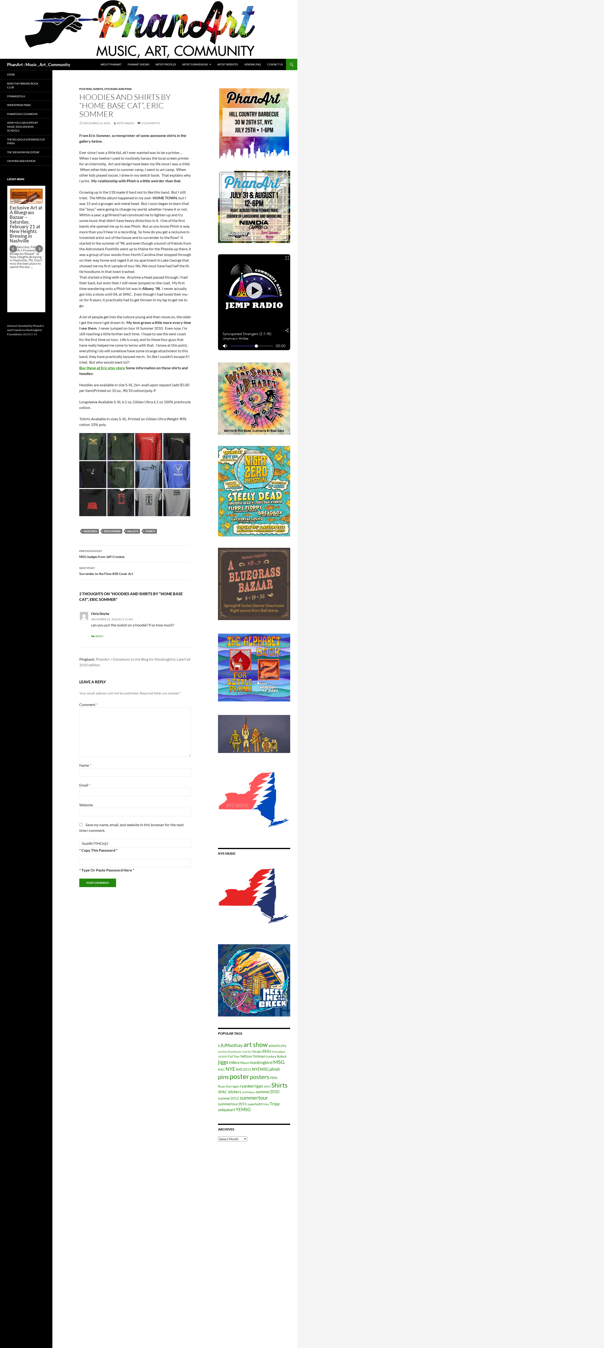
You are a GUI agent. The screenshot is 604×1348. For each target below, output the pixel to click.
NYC (221, 1069)
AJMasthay (232, 1045)
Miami (244, 1063)
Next (39, 249)
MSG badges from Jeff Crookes (102, 554)
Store (11, 74)
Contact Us (275, 64)
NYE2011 (243, 1069)
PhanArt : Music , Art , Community (38, 64)
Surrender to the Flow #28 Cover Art (106, 571)
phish (274, 1069)
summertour (254, 1097)
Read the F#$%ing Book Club (22, 85)
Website (86, 805)
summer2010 (267, 1091)
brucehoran (234, 1051)
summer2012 (228, 1098)
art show (255, 1044)
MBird (234, 1062)
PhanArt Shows (138, 64)
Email (84, 785)
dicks (266, 1051)
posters (259, 1076)
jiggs (223, 1062)
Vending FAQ (252, 64)
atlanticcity (277, 1045)
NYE (230, 1069)
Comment (88, 704)
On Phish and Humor (21, 160)
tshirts (150, 531)
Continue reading (24, 283)
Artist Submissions (195, 64)
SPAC (222, 1091)
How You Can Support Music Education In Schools (22, 126)
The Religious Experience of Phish (26, 141)
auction (222, 1051)
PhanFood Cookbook (22, 113)
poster (239, 1076)
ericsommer (112, 531)
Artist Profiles (165, 64)
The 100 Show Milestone (23, 152)
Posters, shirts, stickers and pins (105, 89)
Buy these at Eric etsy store (102, 368)
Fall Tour (234, 1056)
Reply (99, 636)
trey (266, 1104)
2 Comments (150, 123)
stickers (234, 1091)
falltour (246, 1056)
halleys (132, 531)
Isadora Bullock (276, 1056)
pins (223, 1076)
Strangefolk (16, 96)
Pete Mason (125, 123)
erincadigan (278, 1051)
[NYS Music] (254, 897)
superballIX (255, 1104)
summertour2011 (232, 1103)
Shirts (279, 1085)
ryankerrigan (251, 1086)
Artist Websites (227, 64)
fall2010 (222, 1056)
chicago (256, 1051)
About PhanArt (111, 64)
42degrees (90, 531)
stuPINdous (248, 1092)
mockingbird (261, 1062)
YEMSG (243, 1109)
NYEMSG (260, 1069)
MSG (279, 1062)
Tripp (275, 1103)
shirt (267, 1086)
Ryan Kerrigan (228, 1086)
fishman (259, 1056)
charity (246, 1051)
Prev (13, 249)
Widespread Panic (19, 104)
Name (85, 765)
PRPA (273, 1078)
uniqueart (226, 1109)
